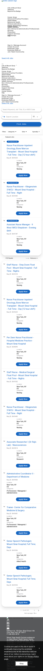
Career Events (13, 26)
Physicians (11, 32)
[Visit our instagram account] (8, 626)
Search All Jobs (7, 58)
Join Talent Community (16, 52)
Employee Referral (14, 50)
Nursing (10, 30)
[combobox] (20, 109)
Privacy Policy (33, 656)
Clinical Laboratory (14, 24)
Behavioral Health (14, 22)
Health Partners (7, 81)
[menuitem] (21, 67)
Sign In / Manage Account (17, 45)
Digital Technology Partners (18, 25)
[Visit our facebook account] (8, 621)
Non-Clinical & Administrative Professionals (23, 29)
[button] (21, 65)
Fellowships (12, 35)
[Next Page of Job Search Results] (38, 610)
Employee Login (13, 48)
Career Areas (12, 17)
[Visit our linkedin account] (8, 623)
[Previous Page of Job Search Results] (34, 610)
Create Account (13, 47)
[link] (21, 159)
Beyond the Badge (14, 11)
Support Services (14, 34)
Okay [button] (22, 663)
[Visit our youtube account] (8, 629)
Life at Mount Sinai (14, 8)
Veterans (11, 9)
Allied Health (12, 20)
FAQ (9, 36)
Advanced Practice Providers (18, 19)
